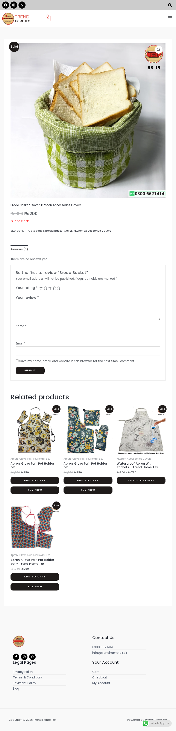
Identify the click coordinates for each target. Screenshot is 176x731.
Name (21, 326)
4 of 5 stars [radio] (54, 288)
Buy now (35, 490)
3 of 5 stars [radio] (50, 288)
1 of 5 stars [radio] (41, 288)
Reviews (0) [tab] (19, 249)
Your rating (27, 287)
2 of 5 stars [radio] (45, 288)
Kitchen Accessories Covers (61, 205)
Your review (27, 297)
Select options (141, 480)
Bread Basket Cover (25, 205)
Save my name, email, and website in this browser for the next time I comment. (77, 361)
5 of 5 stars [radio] (58, 288)
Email (21, 343)
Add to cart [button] (35, 480)
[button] (170, 18)
